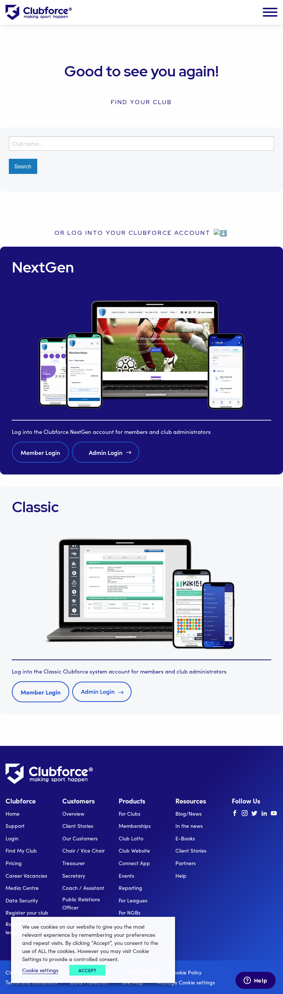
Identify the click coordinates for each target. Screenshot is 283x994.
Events (126, 875)
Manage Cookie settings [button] (186, 982)
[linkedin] (264, 813)
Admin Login (105, 452)
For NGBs (129, 912)
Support (15, 825)
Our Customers (80, 838)
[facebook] (235, 813)
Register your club (27, 912)
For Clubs (129, 813)
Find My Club (21, 850)
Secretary (73, 875)
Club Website (134, 850)
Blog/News (188, 813)
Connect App (134, 863)
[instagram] (245, 813)
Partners (185, 863)
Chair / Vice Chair (83, 850)
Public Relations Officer (81, 903)
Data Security (22, 900)
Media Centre (22, 887)
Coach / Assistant (83, 887)
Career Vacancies (26, 875)
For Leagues (133, 900)
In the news (189, 825)
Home (13, 813)
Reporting (130, 887)
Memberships (135, 825)
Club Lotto (131, 838)
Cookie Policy (186, 972)
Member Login (40, 452)
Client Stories (77, 825)
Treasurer (73, 863)
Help (180, 875)
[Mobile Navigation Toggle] (270, 13)
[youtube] (274, 813)
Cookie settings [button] (40, 970)
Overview (73, 813)
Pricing (14, 863)
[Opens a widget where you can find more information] (255, 981)
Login (12, 838)
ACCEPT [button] (87, 970)
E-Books (185, 838)
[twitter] (254, 813)
